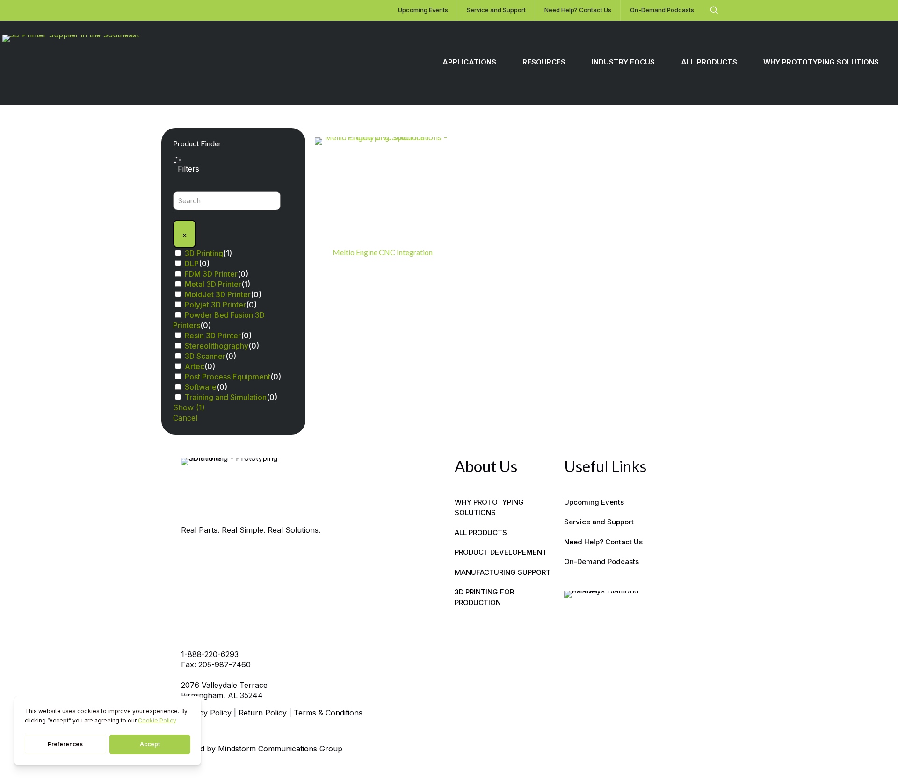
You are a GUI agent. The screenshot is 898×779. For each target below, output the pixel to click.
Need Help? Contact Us (603, 541)
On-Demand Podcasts (601, 561)
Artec (194, 366)
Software (201, 387)
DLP (192, 263)
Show (189, 407)
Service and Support (599, 521)
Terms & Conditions (328, 712)
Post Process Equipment (227, 376)
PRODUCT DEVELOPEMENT (501, 552)
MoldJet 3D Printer (218, 294)
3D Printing (204, 253)
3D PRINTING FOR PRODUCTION (484, 597)
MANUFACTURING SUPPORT (502, 572)
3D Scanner (205, 356)
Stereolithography (216, 345)
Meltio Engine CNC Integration (383, 252)
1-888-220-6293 (210, 654)
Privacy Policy (206, 712)
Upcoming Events (594, 502)
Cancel (185, 417)
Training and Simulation (226, 397)
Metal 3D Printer (213, 284)
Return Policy (263, 712)
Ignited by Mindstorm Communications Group (261, 748)
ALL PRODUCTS (481, 532)
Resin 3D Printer (213, 335)
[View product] (437, 150)
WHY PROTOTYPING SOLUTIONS (489, 507)
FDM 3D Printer (211, 274)
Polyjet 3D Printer (215, 304)
